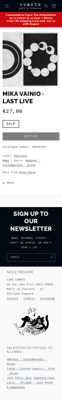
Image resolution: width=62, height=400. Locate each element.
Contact (12, 298)
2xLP (12, 125)
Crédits (29, 298)
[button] (7, 6)
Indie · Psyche (18, 368)
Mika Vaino (27, 172)
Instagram (47, 298)
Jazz (10, 378)
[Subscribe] (51, 257)
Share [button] (10, 182)
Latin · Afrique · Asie (25, 382)
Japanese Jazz (44, 378)
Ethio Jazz (23, 378)
